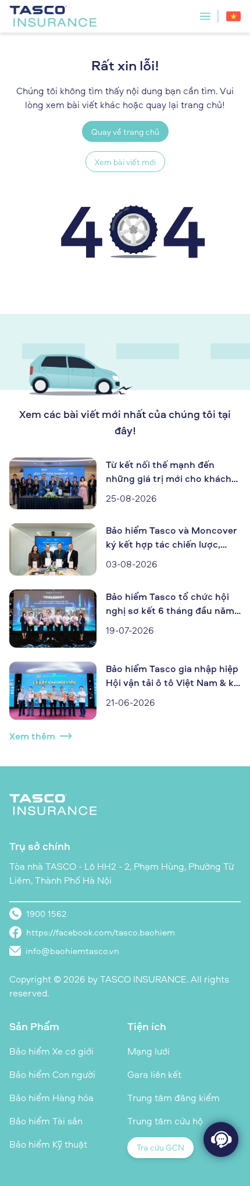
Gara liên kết (154, 1074)
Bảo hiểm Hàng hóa (51, 1097)
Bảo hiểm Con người (52, 1074)
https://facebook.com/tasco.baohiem (100, 932)
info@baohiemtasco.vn (72, 951)
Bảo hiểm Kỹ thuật (48, 1144)
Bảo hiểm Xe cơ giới (51, 1051)
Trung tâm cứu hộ (165, 1120)
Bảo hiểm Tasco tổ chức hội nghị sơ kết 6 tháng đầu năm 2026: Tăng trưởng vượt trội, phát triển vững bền (170, 603)
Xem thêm (32, 736)
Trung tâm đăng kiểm (173, 1097)
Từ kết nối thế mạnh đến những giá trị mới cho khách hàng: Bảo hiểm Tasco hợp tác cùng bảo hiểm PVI (173, 471)
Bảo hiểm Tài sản (46, 1120)
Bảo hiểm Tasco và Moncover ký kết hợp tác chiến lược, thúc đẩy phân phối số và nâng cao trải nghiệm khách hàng (171, 537)
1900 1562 (46, 914)
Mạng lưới (148, 1051)
